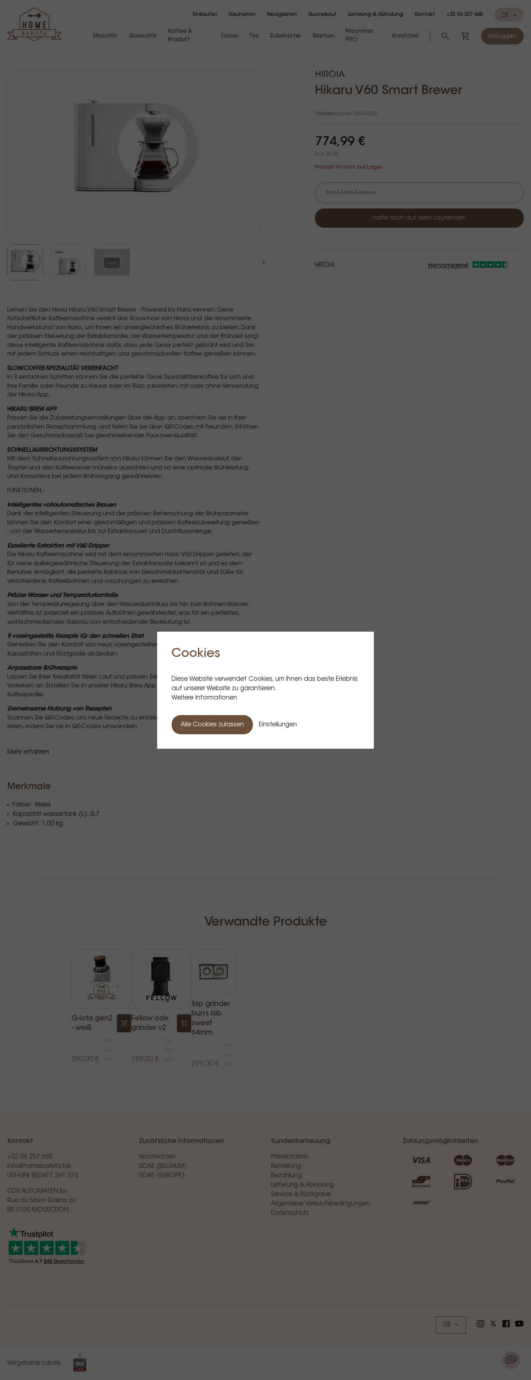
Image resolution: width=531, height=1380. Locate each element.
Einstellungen (278, 725)
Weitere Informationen (204, 698)
